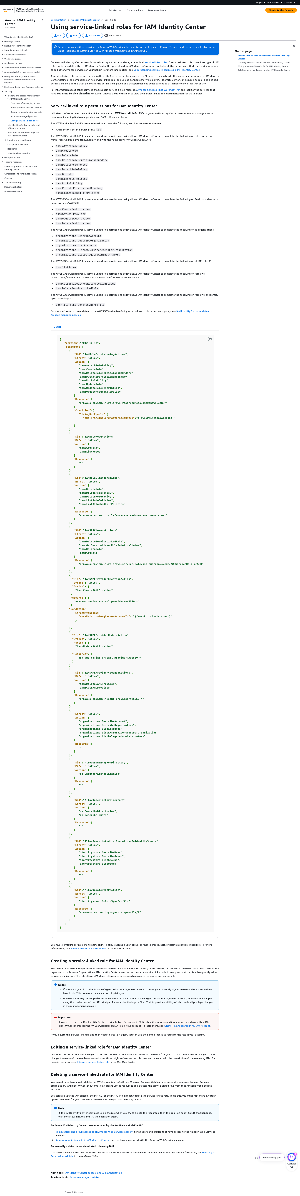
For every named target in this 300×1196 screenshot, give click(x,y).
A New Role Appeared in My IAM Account (187, 1025)
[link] (110, 19)
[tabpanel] (135, 634)
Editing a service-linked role (93, 1061)
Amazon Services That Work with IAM (158, 89)
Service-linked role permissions (88, 948)
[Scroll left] (106, 10)
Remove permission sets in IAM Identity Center (82, 1140)
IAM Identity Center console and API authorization (93, 1172)
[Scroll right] (168, 10)
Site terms (78, 1192)
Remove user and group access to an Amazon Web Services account (94, 1131)
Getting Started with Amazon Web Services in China (110, 50)
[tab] (57, 326)
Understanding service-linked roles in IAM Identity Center (166, 69)
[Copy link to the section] (48, 106)
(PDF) (143, 50)
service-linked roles (156, 62)
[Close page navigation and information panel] (294, 46)
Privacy (68, 1192)
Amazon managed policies (85, 1177)
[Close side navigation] (42, 20)
